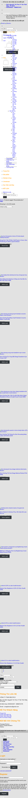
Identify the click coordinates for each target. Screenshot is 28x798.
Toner (14, 65)
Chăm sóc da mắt (14, 108)
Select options (6, 517)
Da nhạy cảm (13, 48)
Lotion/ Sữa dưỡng (14, 72)
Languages (6, 13)
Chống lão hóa (14, 100)
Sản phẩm (6, 174)
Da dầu (14, 42)
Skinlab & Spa (7, 178)
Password (3, 763)
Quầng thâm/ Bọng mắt (14, 155)
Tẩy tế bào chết (14, 61)
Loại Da (11, 37)
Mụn (13, 129)
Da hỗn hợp (14, 44)
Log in (14, 767)
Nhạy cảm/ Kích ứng (13, 149)
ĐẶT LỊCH (6, 188)
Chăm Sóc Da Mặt (11, 35)
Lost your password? (5, 771)
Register (4, 793)
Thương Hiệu (10, 167)
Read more (5, 245)
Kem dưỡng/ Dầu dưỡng (14, 81)
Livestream (6, 181)
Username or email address (8, 759)
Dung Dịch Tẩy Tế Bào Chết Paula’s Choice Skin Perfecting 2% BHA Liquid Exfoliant (13, 241)
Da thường (14, 39)
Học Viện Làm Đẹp (8, 185)
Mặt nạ (14, 69)
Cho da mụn (14, 97)
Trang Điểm (9, 158)
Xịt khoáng (14, 67)
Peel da (14, 63)
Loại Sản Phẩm (11, 51)
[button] (7, 38)
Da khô (14, 41)
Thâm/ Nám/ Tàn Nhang (14, 120)
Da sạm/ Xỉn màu (13, 114)
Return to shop (9, 69)
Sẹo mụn (13, 131)
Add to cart (5, 284)
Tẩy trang (13, 54)
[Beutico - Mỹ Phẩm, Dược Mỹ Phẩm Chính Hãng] (5, 23)
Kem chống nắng (14, 86)
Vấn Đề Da (12, 111)
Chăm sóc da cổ (14, 104)
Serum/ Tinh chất (14, 76)
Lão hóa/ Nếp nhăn (13, 125)
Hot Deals (9, 163)
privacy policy (7, 790)
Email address (4, 777)
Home (1, 200)
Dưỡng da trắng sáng (14, 93)
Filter (17, 687)
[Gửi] (5, 197)
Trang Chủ (6, 171)
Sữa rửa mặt (14, 57)
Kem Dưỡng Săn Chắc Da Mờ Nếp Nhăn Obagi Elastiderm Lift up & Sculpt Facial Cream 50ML (13, 396)
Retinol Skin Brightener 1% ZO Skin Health (12, 663)
